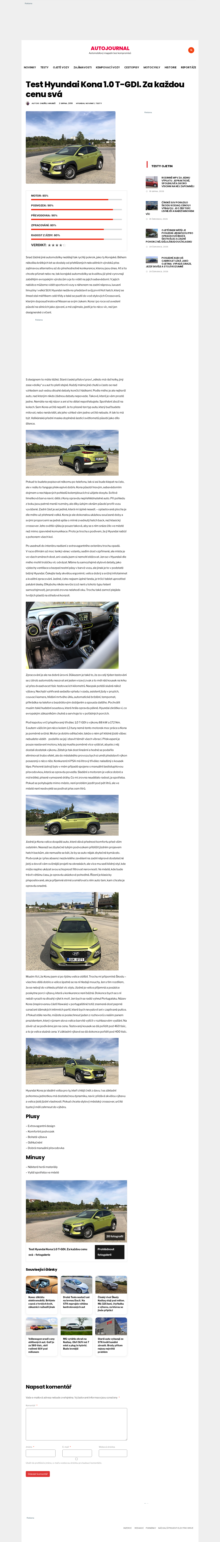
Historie (171, 67)
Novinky (30, 67)
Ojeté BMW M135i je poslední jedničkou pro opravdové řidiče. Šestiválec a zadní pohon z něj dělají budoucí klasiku (169, 235)
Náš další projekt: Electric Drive (175, 1528)
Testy (44, 67)
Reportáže (188, 67)
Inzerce (127, 1528)
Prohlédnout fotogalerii (106, 1252)
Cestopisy (131, 67)
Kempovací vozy (108, 67)
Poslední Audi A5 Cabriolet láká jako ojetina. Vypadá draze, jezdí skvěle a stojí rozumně (169, 262)
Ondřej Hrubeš (48, 103)
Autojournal (110, 48)
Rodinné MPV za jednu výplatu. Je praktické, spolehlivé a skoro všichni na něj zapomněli (178, 182)
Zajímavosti (83, 67)
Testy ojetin (162, 166)
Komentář (31, 1405)
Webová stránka (107, 1447)
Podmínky (151, 1528)
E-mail (66, 1447)
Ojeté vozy (61, 67)
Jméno (30, 1447)
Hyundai (80, 103)
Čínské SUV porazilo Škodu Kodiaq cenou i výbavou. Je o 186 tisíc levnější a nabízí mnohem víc (170, 208)
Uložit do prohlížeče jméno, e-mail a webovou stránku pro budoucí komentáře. (64, 1463)
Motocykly (152, 67)
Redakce (139, 1528)
